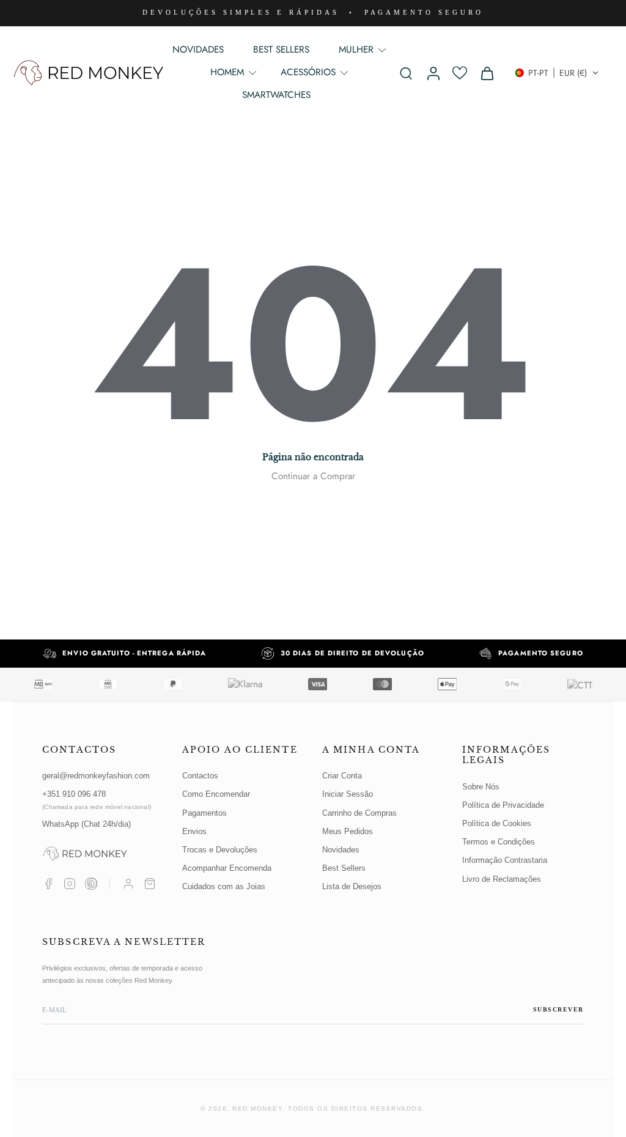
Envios (194, 831)
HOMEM (227, 72)
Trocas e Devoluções (219, 849)
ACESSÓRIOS (308, 72)
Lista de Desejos (351, 886)
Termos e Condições (498, 841)
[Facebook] (48, 884)
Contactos (200, 775)
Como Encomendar (216, 794)
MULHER (356, 49)
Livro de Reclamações (501, 879)
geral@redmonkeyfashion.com (96, 775)
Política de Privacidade (503, 805)
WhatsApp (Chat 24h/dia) (86, 824)
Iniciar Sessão (347, 794)
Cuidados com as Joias (223, 886)
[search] (405, 73)
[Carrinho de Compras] (150, 884)
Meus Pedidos (347, 831)
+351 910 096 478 (96, 799)
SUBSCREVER (558, 1009)
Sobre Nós (480, 786)
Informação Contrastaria (504, 860)
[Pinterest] (91, 884)
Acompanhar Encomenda (226, 868)
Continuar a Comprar (313, 476)
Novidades (340, 849)
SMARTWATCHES (276, 95)
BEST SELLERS (281, 49)
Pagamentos (204, 813)
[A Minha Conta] (128, 884)
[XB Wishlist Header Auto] (459, 72)
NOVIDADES (198, 49)
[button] (557, 73)
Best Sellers (344, 868)
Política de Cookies (496, 823)
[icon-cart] (486, 73)
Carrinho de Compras (359, 813)
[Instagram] (70, 884)
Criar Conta (342, 775)
